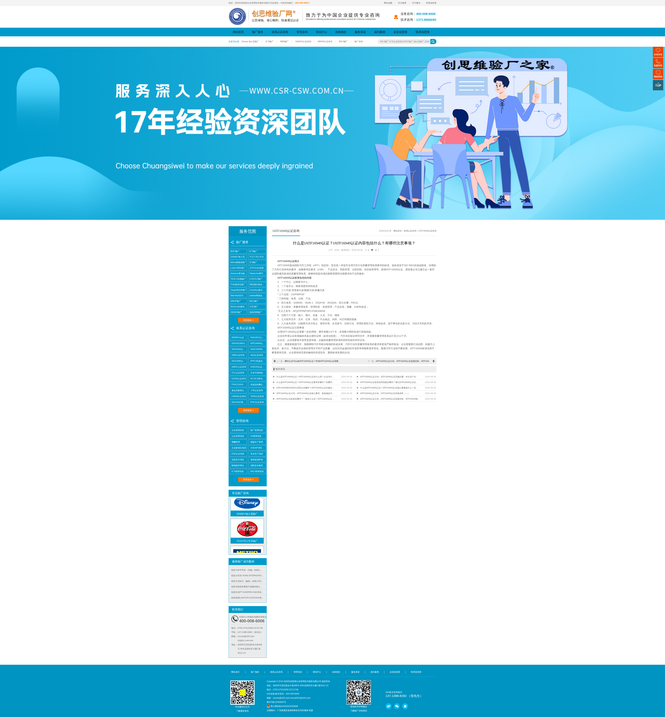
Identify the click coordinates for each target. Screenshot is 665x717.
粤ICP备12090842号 (276, 702)
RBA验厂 (284, 41)
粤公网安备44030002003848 (284, 706)
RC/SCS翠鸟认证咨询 (258, 378)
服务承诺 (360, 31)
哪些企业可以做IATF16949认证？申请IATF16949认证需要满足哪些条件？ (319, 361)
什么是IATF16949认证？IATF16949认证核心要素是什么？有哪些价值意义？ (390, 388)
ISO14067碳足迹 (239, 402)
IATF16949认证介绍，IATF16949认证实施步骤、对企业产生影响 (390, 377)
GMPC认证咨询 (239, 367)
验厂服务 (257, 31)
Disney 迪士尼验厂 (250, 41)
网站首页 (238, 31)
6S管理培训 (255, 436)
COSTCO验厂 (256, 279)
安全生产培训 (256, 454)
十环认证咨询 (256, 390)
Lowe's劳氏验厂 (238, 268)
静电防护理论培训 (239, 465)
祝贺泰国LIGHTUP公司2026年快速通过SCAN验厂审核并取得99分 (249, 584)
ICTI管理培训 (238, 471)
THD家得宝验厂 (238, 284)
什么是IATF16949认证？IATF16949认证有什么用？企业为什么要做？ (306, 377)
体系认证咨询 (280, 31)
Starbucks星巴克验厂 (258, 273)
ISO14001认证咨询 (258, 337)
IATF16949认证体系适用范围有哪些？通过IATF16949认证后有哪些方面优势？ (390, 382)
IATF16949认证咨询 (258, 343)
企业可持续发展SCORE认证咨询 (258, 373)
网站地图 (388, 3)
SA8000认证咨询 (303, 41)
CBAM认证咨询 (239, 396)
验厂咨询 (358, 41)
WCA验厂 (254, 301)
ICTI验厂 (270, 41)
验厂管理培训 (256, 430)
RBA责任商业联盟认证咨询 (258, 284)
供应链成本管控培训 (258, 459)
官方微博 (402, 3)
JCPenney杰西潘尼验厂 (258, 268)
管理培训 (298, 672)
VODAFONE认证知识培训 (258, 448)
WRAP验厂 (236, 301)
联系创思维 (431, 3)
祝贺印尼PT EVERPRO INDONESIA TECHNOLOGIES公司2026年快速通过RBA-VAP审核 (249, 578)
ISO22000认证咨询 (239, 349)
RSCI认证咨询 (257, 402)
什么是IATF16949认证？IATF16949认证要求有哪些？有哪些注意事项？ (306, 382)
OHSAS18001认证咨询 (239, 343)
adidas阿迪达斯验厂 (258, 295)
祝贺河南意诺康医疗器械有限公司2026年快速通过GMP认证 (249, 573)
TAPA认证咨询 (257, 396)
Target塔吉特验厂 (239, 290)
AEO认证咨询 (256, 355)
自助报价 (340, 31)
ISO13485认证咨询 (239, 361)
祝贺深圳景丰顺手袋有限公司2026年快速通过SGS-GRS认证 (249, 589)
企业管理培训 (238, 430)
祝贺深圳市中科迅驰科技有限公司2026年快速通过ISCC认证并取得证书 (249, 595)
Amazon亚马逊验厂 (239, 273)
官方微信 (416, 3)
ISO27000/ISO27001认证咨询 (258, 349)
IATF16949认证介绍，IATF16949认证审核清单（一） (385, 393)
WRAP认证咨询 (325, 41)
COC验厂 (254, 306)
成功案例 (379, 31)
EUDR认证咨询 (239, 378)
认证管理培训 (238, 436)
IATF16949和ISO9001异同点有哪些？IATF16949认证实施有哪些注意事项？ (306, 388)
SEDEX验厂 (236, 312)
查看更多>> (248, 320)
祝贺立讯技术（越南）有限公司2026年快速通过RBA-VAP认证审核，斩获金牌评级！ (249, 567)
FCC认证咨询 (238, 373)
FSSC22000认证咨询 (239, 384)
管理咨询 (302, 31)
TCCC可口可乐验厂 (258, 257)
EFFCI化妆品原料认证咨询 (258, 361)
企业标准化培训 (239, 448)
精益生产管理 (256, 442)
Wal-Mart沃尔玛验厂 (239, 295)
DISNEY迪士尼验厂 (239, 257)
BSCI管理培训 (257, 471)
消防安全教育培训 (258, 465)
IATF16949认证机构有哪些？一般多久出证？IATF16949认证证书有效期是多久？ (306, 399)
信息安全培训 (238, 459)
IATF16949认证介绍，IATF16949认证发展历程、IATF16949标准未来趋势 (410, 361)
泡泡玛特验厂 (256, 312)
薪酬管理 (236, 442)
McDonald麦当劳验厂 (239, 306)
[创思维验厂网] (238, 10)
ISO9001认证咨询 (239, 337)
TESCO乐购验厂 (238, 279)
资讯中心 (321, 31)
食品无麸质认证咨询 (239, 390)
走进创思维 (400, 31)
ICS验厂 (253, 262)
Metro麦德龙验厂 (238, 262)
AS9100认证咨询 (258, 367)
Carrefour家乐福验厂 (258, 290)
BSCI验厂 (343, 41)
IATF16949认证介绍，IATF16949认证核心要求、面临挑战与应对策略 (306, 393)
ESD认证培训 (238, 454)
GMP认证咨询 (238, 355)
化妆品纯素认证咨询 (258, 384)
